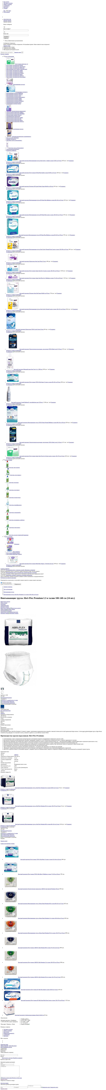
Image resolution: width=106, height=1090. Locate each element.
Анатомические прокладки (13, 116)
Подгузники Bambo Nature (13, 553)
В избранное (9, 163)
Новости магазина (6, 582)
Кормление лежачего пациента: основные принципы (19, 575)
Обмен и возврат (7, 4)
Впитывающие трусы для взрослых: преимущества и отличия (21, 572)
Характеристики (5, 612)
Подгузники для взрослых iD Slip (15, 73)
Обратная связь (4, 1044)
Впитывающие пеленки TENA (14, 94)
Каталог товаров (5, 54)
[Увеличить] (19, 649)
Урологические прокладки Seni (14, 120)
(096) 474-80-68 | (5, 1045)
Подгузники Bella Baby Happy (14, 554)
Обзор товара (4, 609)
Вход (10, 10)
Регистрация (6, 12)
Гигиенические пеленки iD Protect (15, 101)
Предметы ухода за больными (14, 140)
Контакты (5, 7)
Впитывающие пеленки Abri (13, 95)
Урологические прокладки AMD (14, 117)
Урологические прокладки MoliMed (15, 113)
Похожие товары (5, 613)
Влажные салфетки (11, 150)
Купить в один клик (17, 1078)
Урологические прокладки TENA (15, 121)
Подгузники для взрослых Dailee (14, 71)
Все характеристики (6, 710)
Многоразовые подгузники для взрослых (16, 69)
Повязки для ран (11, 139)
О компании (6, 5)
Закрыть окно (6, 45)
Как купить (6, 1)
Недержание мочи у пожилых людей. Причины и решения (20, 570)
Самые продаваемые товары (7, 843)
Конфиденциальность (8, 1033)
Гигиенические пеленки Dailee (14, 99)
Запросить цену (54, 1087)
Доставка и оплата (8, 3)
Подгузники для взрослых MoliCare (15, 67)
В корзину (71, 160)
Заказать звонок (7, 20)
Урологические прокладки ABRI (15, 112)
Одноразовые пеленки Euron (13, 103)
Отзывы (5, 8)
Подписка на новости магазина (8, 577)
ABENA (3, 713)
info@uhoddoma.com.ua (6, 1047)
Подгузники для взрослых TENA (15, 75)
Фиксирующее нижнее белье (14, 115)
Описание (3, 610)
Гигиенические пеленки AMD (14, 98)
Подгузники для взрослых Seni (14, 74)
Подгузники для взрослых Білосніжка (15, 77)
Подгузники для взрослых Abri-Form (15, 66)
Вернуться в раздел (5, 608)
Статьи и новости (5, 568)
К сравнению (18, 162)
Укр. (4, 10)
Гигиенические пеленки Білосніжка (15, 97)
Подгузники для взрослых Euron (14, 65)
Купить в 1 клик (10, 162)
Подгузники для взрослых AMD (14, 70)
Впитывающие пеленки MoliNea (14, 93)
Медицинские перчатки (12, 137)
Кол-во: (3, 1055)
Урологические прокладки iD (13, 119)
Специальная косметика (12, 149)
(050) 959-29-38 (7, 19)
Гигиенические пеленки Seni (14, 102)
